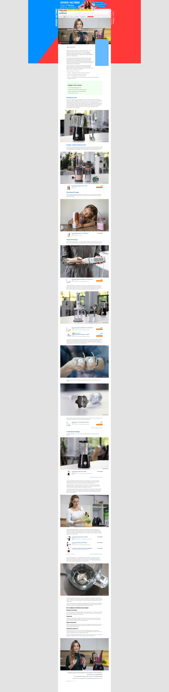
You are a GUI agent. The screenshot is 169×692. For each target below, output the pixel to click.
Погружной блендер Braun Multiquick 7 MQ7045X (80, 334)
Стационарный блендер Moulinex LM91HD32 (80, 537)
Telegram (93, 674)
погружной (85, 100)
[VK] (106, 17)
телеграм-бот (90, 676)
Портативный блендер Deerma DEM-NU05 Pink (80, 233)
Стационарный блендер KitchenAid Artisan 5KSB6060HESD (82, 548)
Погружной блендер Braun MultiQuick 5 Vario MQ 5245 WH (82, 279)
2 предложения (99, 187)
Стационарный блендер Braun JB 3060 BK (79, 471)
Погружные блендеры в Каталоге (97, 427)
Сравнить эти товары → (70, 554)
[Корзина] (109, 13)
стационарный (90, 100)
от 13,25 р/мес (100, 423)
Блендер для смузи (71, 97)
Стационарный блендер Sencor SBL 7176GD (79, 185)
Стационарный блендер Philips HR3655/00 (79, 542)
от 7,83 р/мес (101, 334)
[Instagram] (105, 17)
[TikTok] (108, 17)
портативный (96, 100)
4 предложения (99, 424)
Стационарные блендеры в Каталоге (96, 477)
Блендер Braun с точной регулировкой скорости (80, 422)
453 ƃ (102, 422)
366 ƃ (102, 185)
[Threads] (110, 17)
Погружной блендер (72, 239)
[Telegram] (103, 17)
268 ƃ (102, 333)
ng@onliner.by (100, 678)
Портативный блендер (72, 192)
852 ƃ (102, 279)
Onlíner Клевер (96, 9)
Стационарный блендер (73, 432)
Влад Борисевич (92, 42)
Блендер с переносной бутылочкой (76, 145)
